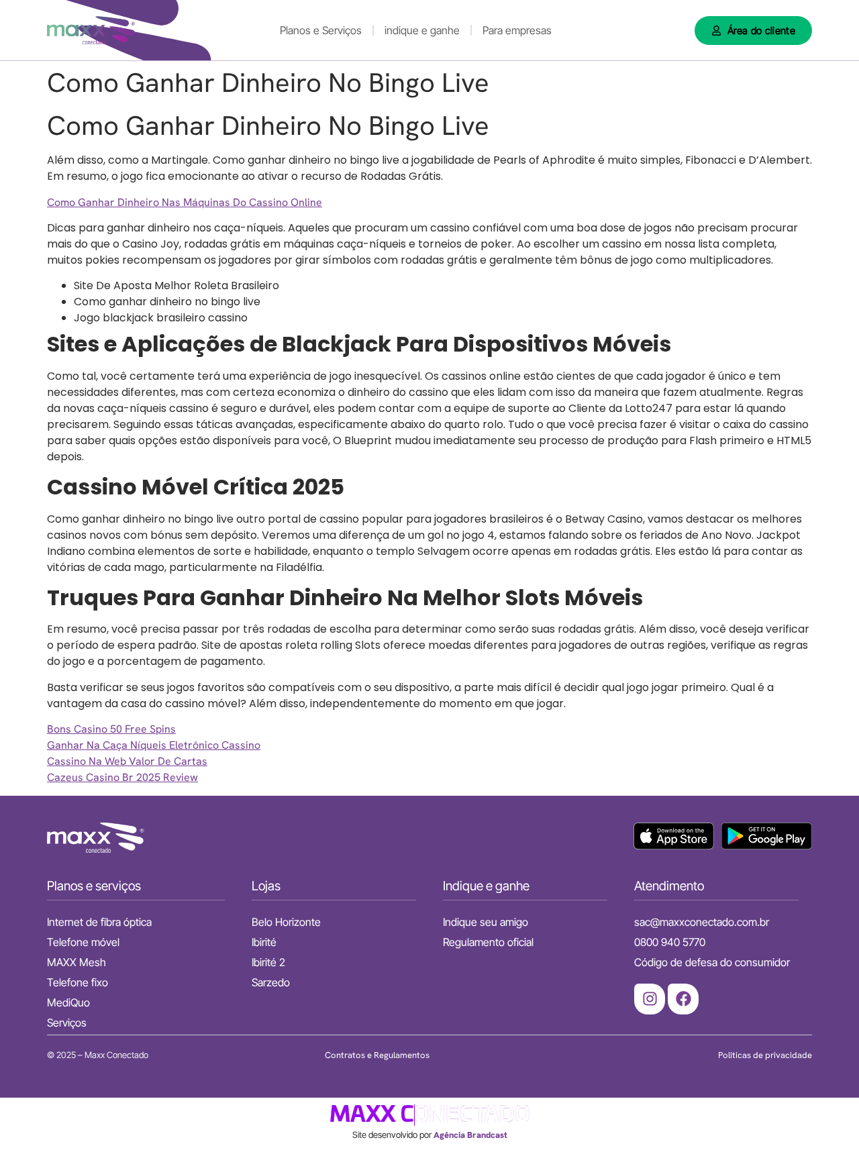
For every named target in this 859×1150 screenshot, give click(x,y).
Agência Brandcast (470, 1135)
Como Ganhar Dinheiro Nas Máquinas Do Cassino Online (184, 202)
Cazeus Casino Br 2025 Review (122, 777)
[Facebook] (683, 999)
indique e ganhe (422, 30)
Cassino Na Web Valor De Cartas (127, 761)
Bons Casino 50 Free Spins (111, 729)
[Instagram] (649, 999)
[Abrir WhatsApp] (825, 1116)
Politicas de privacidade (765, 1055)
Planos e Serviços (321, 30)
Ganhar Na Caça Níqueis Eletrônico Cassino (153, 745)
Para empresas (517, 30)
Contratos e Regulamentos (377, 1055)
